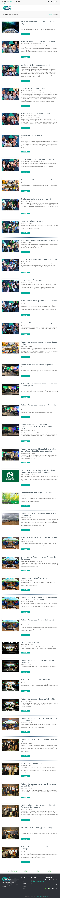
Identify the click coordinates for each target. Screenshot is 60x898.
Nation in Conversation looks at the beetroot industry (37, 621)
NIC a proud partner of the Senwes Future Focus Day (38, 23)
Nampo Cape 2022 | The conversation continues (38, 180)
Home (51, 14)
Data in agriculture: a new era (32, 221)
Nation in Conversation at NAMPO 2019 (35, 680)
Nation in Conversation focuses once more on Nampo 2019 (37, 661)
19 (45, 871)
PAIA (47, 896)
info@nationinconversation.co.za (9, 3)
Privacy (45, 896)
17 (41, 871)
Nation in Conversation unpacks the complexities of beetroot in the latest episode (39, 598)
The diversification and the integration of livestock (39, 240)
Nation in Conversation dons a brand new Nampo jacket (39, 343)
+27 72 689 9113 (11, 1)
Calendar (24, 885)
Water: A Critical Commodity (31, 763)
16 (38, 871)
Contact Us (25, 889)
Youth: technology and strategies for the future (38, 41)
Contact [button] (54, 8)
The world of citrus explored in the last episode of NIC (39, 538)
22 (53, 871)
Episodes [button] (29, 8)
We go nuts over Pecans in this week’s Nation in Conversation (38, 558)
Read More (25, 33)
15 (36, 871)
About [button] (45, 8)
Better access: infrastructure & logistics (35, 280)
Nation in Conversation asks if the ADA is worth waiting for (38, 848)
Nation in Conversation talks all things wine (37, 364)
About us (24, 888)
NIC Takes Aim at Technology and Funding (36, 828)
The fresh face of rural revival (31, 135)
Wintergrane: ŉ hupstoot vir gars (33, 88)
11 (26, 871)
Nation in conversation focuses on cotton (36, 578)
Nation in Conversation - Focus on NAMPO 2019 (38, 699)
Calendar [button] (35, 8)
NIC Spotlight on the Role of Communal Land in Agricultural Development (38, 806)
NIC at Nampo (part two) (30, 642)
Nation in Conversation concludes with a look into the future (39, 740)
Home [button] (21, 8)
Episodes (24, 883)
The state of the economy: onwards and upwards (39, 323)
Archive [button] (49, 8)
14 (33, 871)
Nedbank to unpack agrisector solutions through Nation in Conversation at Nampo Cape (38, 471)
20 (48, 871)
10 (24, 871)
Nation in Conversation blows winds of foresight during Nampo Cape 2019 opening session (38, 450)
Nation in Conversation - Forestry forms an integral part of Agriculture (39, 719)
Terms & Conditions (40, 896)
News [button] (25, 8)
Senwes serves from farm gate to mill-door (36, 493)
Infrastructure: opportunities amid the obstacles (38, 159)
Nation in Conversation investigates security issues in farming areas (39, 385)
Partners (24, 886)
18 (43, 871)
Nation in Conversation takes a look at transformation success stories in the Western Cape (37, 426)
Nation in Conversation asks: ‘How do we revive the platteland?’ (38, 785)
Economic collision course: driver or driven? (36, 113)
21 (50, 871)
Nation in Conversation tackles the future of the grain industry (38, 406)
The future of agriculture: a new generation (36, 199)
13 (31, 871)
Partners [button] (40, 8)
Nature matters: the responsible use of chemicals (39, 301)
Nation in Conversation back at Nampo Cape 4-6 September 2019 (38, 514)
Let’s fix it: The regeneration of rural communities (39, 259)
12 (29, 871)
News (24, 881)
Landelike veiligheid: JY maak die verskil (35, 65)
